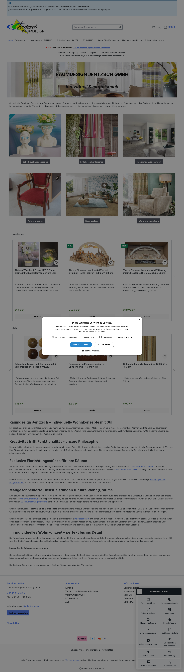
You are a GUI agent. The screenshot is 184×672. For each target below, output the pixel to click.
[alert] (92, 336)
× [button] (139, 319)
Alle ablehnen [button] (104, 344)
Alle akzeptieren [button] (80, 344)
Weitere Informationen (96, 331)
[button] (92, 351)
